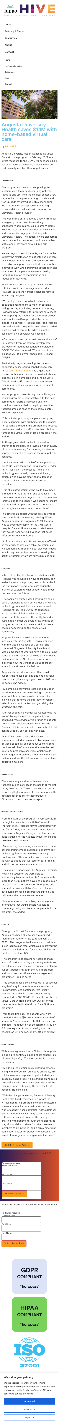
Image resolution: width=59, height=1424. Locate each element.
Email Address (9, 1166)
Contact (9, 51)
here (10, 799)
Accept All (29, 1401)
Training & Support (15, 31)
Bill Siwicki (11, 146)
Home (8, 24)
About (8, 44)
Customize (29, 1409)
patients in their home (18, 370)
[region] (29, 1398)
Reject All (29, 1417)
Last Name (7, 1183)
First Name (7, 1174)
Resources (11, 37)
